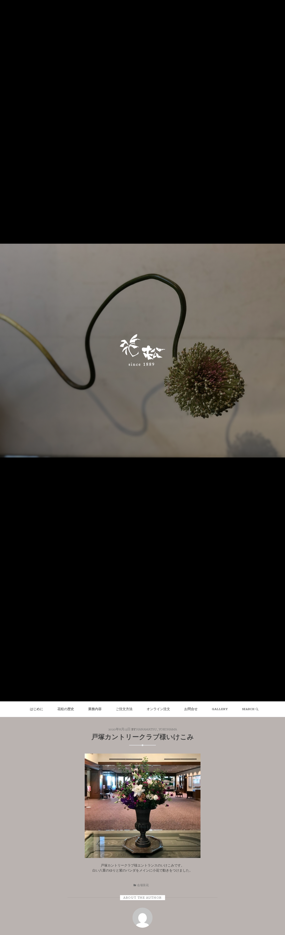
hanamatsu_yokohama (156, 729)
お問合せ (191, 709)
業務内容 (95, 709)
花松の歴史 (65, 709)
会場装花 (143, 885)
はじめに (36, 709)
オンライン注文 (158, 709)
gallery (220, 709)
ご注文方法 (124, 709)
